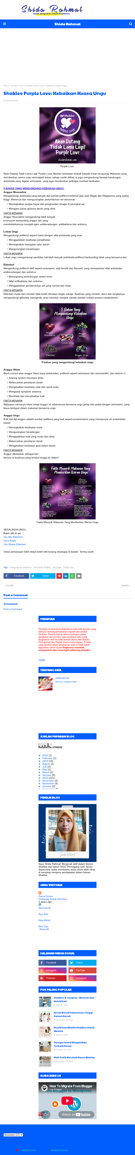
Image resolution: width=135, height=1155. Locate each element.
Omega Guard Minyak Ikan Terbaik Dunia (70, 1044)
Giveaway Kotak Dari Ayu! (52, 899)
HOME (41, 660)
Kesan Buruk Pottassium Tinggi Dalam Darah (73, 1014)
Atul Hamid (44, 908)
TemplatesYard (29, 1150)
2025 (45, 755)
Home (6, 85)
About (101, 1150)
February (47, 758)
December (48, 780)
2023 (45, 777)
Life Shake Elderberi (15, 544)
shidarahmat (12, 100)
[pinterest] (52, 978)
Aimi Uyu (43, 926)
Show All (44, 929)
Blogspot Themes (59, 1150)
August (46, 763)
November (48, 783)
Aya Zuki (43, 914)
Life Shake (57, 567)
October (47, 786)
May (45, 769)
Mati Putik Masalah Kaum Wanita (74, 1057)
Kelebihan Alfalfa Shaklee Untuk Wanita (74, 1029)
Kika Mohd (44, 920)
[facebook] (52, 963)
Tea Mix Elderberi (13, 537)
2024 (45, 761)
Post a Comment (13, 609)
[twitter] (82, 963)
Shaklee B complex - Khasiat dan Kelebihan (74, 999)
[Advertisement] (67, 52)
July (44, 766)
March (46, 772)
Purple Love (17, 85)
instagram (126, 1150)
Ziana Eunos (45, 896)
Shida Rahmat (67, 23)
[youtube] (82, 970)
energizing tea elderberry (21, 567)
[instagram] (52, 970)
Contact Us (113, 1150)
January (47, 775)
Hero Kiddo (10, 540)
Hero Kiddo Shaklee (42, 567)
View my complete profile (65, 682)
